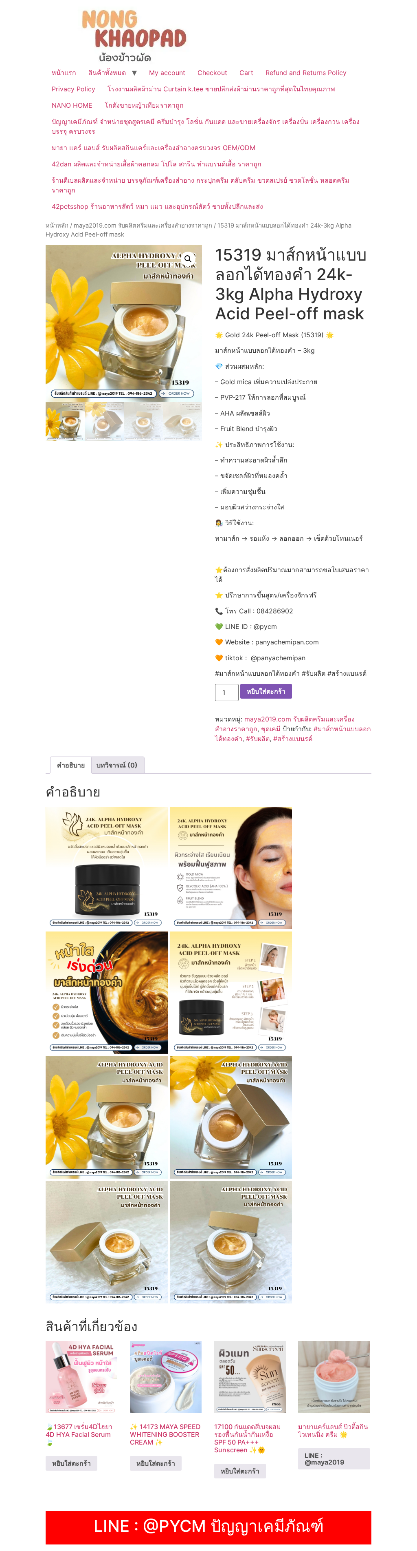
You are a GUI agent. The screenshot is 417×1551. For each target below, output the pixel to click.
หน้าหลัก (57, 225)
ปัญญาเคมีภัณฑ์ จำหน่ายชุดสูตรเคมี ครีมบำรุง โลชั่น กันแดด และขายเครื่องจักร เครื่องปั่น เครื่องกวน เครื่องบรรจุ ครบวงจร (206, 126)
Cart (246, 73)
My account (167, 73)
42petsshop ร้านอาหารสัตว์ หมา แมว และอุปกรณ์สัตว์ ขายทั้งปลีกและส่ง (157, 206)
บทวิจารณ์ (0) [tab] (117, 765)
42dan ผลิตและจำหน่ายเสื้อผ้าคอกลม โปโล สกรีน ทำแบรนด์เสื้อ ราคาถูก (156, 164)
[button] (188, 259)
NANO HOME (72, 105)
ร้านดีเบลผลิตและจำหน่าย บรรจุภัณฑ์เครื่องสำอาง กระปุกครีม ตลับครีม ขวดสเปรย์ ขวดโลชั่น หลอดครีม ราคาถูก (200, 185)
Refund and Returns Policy (306, 73)
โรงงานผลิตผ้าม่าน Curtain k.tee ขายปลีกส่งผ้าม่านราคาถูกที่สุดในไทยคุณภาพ (221, 89)
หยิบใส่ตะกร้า (266, 691)
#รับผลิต (258, 739)
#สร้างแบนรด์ (292, 739)
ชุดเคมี (271, 729)
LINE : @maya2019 (325, 1458)
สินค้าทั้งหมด (107, 73)
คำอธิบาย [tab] (71, 765)
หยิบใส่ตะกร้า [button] (71, 1463)
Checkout (212, 73)
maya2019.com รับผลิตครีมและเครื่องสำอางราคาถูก (143, 225)
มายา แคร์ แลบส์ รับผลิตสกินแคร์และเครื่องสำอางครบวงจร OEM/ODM (153, 148)
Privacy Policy (73, 89)
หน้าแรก (64, 73)
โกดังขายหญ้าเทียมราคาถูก (144, 105)
